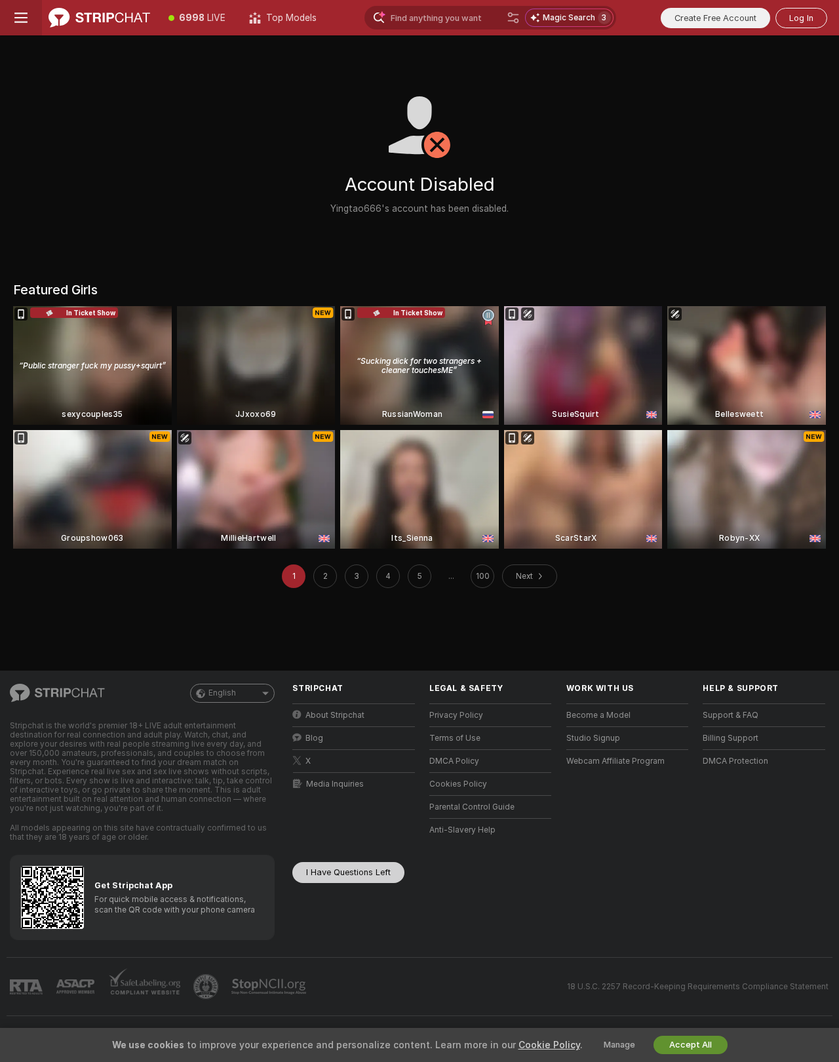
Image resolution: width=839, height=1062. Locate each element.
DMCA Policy (454, 761)
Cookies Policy (458, 784)
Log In (801, 18)
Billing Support (730, 738)
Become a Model (598, 715)
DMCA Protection (735, 761)
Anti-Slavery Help (462, 830)
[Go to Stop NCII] (270, 986)
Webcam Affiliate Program (615, 761)
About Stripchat (334, 715)
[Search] (513, 18)
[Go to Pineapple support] (207, 986)
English (222, 693)
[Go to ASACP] (77, 986)
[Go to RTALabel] (27, 987)
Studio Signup (593, 738)
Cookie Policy (549, 1045)
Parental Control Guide (472, 807)
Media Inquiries (335, 784)
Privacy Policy (456, 715)
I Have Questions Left (348, 872)
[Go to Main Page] (99, 17)
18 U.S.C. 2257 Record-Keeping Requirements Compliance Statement (698, 986)
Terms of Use (454, 738)
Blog (314, 738)
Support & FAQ (730, 715)
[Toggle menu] (21, 17)
